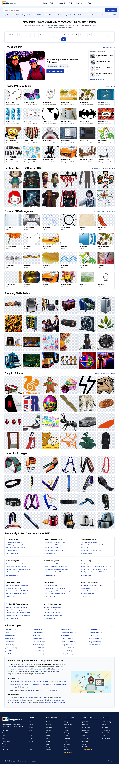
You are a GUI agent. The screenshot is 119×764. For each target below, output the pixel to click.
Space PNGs (94, 629)
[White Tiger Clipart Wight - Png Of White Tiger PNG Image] (87, 403)
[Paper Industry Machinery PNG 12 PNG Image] (13, 360)
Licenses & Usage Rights (53, 539)
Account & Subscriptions (90, 582)
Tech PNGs (93, 635)
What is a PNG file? (12, 550)
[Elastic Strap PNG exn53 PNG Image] (69, 502)
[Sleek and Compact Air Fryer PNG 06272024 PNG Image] (87, 520)
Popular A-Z (105, 733)
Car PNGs (84, 735)
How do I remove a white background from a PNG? (96, 566)
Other (30, 722)
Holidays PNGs (39, 639)
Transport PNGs (67, 648)
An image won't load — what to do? (17, 607)
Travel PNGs (38, 632)
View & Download (56, 71)
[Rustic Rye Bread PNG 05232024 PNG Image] (106, 403)
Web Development (13, 582)
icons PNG (16, 15)
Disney (66, 722)
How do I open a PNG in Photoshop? (92, 564)
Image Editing (86, 561)
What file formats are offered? (16, 566)
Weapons (67, 730)
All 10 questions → (12, 553)
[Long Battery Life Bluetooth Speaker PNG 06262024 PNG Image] (69, 323)
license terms (43, 698)
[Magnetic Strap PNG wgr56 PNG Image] (87, 483)
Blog (3, 735)
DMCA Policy (6, 741)
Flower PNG (28, 684)
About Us (5, 730)
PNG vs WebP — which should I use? (92, 545)
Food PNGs (9, 642)
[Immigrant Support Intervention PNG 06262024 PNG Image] (106, 360)
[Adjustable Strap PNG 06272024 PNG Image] (32, 520)
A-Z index (31, 690)
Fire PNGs (84, 744)
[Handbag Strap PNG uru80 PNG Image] (50, 483)
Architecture (68, 724)
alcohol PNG (37, 15)
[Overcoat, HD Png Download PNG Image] (106, 440)
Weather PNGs (94, 645)
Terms (4, 747)
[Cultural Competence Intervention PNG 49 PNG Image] (69, 360)
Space (66, 735)
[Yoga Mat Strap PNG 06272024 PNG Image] (13, 465)
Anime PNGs (9, 639)
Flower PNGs (85, 738)
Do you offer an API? (87, 593)
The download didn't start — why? (16, 572)
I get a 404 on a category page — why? (18, 610)
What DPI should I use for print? (53, 585)
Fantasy (66, 733)
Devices (48, 733)
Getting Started (12, 539)
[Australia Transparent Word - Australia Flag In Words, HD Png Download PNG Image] (32, 403)
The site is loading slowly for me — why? (19, 612)
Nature (47, 681)
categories (15, 667)
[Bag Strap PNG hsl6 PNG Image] (106, 502)
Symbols (31, 738)
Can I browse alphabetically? (52, 572)
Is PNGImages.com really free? (15, 545)
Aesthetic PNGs (67, 639)
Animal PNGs (85, 733)
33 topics (25, 667)
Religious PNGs (95, 642)
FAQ (89, 3)
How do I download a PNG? (14, 564)
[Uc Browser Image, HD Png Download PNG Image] (32, 385)
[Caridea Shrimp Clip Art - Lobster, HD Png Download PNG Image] (69, 440)
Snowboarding (52, 66)
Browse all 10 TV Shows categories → (103, 168)
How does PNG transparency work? (92, 550)
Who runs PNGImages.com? (52, 607)
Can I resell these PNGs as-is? (53, 547)
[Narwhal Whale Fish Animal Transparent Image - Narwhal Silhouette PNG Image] (106, 422)
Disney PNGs (66, 645)
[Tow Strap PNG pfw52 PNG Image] (32, 465)
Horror (48, 744)
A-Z (70, 3)
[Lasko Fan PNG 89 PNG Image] (106, 342)
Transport (67, 727)
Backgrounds (50, 747)
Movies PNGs (38, 635)
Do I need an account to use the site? (92, 585)
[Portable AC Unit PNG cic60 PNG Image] (106, 305)
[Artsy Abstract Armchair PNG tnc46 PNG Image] (87, 305)
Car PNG (49, 684)
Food (30, 733)
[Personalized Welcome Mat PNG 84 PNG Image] (87, 360)
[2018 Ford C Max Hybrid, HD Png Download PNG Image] (87, 422)
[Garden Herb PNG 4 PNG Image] (106, 323)
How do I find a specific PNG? (15, 547)
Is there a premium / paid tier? (90, 588)
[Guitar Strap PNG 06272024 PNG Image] (13, 520)
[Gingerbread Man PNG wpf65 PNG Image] (50, 385)
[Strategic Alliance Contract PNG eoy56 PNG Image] (32, 342)
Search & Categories (51, 561)
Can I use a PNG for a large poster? (55, 593)
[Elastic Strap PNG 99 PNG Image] (32, 502)
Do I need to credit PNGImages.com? (55, 545)
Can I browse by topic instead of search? (56, 569)
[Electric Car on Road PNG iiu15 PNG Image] (87, 342)
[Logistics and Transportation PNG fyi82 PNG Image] (50, 360)
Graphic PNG (26, 15)
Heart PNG (35, 684)
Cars (30, 744)
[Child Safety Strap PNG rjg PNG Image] (69, 483)
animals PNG (58, 15)
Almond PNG (48, 15)
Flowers (48, 730)
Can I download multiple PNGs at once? (18, 569)
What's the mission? (50, 610)
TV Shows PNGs (95, 632)
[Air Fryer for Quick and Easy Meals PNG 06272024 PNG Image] (106, 520)
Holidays (48, 724)
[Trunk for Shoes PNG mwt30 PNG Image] (69, 305)
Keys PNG (6, 15)
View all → (112, 626)
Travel (30, 747)
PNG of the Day (79, 3)
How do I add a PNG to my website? (17, 585)
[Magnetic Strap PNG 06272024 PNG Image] (106, 483)
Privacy (4, 744)
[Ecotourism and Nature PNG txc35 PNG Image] (32, 360)
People (48, 741)
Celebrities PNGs (95, 639)
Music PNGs (66, 629)
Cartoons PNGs (39, 642)
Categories (62, 3)
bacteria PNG (112, 15)
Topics (52, 3)
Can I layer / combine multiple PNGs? (92, 572)
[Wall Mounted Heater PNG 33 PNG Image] (13, 305)
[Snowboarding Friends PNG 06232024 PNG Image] (25, 65)
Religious (66, 747)
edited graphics (20, 702)
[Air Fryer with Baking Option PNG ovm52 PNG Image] (50, 520)
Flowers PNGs (38, 645)
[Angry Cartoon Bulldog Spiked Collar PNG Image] (106, 385)
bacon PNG (101, 15)
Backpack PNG (90, 15)
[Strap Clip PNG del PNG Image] (50, 465)
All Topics (105, 727)
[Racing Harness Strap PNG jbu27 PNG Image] (69, 465)
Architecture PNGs (68, 642)
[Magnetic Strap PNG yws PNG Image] (13, 502)
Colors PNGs (9, 645)
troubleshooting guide (48, 702)
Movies (36, 681)
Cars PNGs (9, 654)
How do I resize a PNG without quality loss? (94, 569)
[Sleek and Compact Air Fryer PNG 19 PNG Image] (69, 520)
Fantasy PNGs (67, 654)
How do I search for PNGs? (52, 564)
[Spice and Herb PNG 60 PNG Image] (69, 342)
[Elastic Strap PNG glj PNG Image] (50, 502)
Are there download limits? (89, 591)
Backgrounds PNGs (68, 632)
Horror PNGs (66, 635)
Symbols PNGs (10, 648)
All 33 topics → (110, 86)
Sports (41, 681)
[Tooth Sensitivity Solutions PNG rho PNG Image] (50, 342)
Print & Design (49, 582)
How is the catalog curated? (52, 612)
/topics (63, 681)
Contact (4, 733)
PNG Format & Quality (89, 539)
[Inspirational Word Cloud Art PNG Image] (50, 422)
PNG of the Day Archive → (107, 47)
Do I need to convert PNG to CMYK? (55, 588)
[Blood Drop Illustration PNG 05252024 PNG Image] (13, 422)
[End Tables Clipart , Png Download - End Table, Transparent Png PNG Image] (13, 440)
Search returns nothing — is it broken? (18, 615)
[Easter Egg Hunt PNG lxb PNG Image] (50, 403)
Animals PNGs (10, 635)
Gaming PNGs (38, 629)
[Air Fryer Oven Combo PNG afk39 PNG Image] (13, 342)
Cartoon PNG (57, 684)
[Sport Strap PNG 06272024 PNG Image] (87, 502)
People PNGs (38, 654)
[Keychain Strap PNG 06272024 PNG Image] (106, 465)
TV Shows (67, 738)
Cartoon (24, 681)
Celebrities (67, 744)
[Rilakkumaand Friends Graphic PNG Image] (50, 440)
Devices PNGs (38, 648)
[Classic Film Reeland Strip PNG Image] (32, 422)
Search (104, 735)
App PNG (68, 15)
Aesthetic (49, 749)
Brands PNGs (38, 651)
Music (48, 738)
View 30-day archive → (97, 79)
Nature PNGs (10, 632)
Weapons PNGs (67, 651)
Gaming (30, 681)
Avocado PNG (78, 15)
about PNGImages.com (25, 698)
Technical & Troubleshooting (17, 604)
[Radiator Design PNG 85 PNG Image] (32, 323)
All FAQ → (112, 534)
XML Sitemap (106, 738)
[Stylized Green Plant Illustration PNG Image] (87, 440)
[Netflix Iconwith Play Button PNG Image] (13, 403)
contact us (61, 702)
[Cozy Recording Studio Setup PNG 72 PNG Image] (50, 305)
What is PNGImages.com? (14, 542)
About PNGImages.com (52, 604)
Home (45, 3)
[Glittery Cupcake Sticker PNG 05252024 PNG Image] (69, 385)
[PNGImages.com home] (9, 3)
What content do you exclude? (53, 615)
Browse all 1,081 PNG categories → (104, 211)
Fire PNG (43, 684)
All (63, 39)
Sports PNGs (64, 66)
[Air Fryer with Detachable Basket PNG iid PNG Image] (32, 305)
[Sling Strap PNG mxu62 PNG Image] (13, 483)
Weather (66, 749)
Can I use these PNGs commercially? (55, 542)
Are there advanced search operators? (55, 566)
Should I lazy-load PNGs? (14, 588)
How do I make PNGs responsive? (16, 593)
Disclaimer (5, 749)
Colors (30, 735)
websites (53, 700)
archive (56, 671)
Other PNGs (10, 629)
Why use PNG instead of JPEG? (90, 542)
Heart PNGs (85, 741)
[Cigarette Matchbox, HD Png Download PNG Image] (13, 385)
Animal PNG (17, 687)
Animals (17, 681)
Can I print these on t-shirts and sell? (55, 550)
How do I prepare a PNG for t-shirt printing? (57, 591)
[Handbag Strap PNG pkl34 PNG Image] (32, 483)
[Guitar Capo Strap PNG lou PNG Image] (87, 465)
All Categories (106, 730)
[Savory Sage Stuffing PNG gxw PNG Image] (13, 323)
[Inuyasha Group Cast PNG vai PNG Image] (32, 440)
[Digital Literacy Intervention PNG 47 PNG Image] (50, 323)
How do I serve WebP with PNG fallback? (19, 591)
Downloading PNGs (13, 561)
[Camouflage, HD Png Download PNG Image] (69, 403)
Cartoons (49, 727)
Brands (48, 735)
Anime (12, 681)
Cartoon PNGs (86, 727)
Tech (65, 741)
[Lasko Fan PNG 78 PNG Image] (87, 323)
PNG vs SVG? (85, 547)
